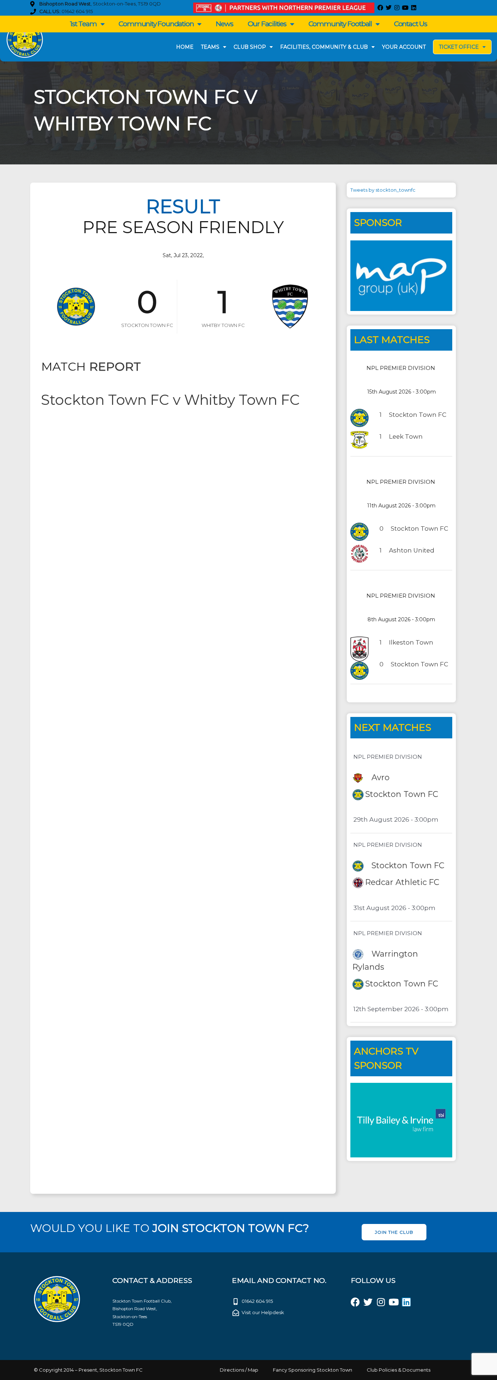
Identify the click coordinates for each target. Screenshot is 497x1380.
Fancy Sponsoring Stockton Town (312, 1370)
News (224, 24)
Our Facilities (267, 24)
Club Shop (250, 47)
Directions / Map (239, 1370)
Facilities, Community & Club (324, 47)
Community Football (340, 24)
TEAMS (210, 47)
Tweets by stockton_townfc (383, 190)
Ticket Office (459, 47)
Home (185, 47)
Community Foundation (156, 24)
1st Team (83, 24)
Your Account (404, 47)
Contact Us (410, 24)
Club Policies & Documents (398, 1370)
